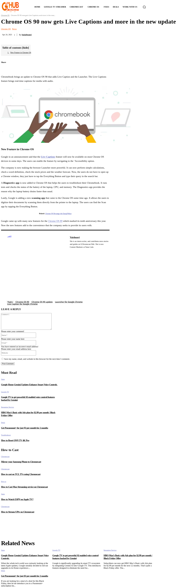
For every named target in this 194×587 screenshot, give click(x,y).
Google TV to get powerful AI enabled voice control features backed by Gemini (75, 557)
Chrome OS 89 (55, 221)
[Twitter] (5, 68)
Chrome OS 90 (22, 301)
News (14, 29)
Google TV (5, 392)
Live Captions (48, 156)
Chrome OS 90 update (42, 301)
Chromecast (5, 456)
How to (3, 481)
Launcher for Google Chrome (69, 301)
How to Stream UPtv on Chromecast (17, 512)
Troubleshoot (6, 435)
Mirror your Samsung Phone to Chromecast (21, 461)
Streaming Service (7, 407)
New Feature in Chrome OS (20, 53)
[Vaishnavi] (34, 268)
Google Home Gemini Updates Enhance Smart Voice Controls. (29, 384)
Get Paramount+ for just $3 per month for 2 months (24, 428)
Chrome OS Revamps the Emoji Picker (58, 214)
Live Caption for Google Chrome (22, 304)
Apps (3, 379)
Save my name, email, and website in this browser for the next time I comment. (37, 359)
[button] (144, 7)
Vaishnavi (27, 35)
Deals (3, 423)
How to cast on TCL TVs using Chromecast (20, 474)
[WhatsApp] (23, 68)
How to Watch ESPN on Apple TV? (17, 499)
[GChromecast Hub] (14, 7)
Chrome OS (5, 15)
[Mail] (71, 251)
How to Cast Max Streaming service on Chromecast (24, 487)
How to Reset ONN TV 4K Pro (15, 440)
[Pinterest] (14, 68)
